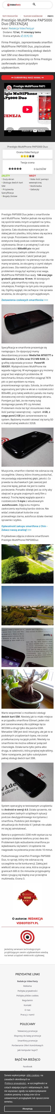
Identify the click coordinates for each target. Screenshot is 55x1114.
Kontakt (27, 1005)
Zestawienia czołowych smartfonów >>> (24, 300)
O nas (27, 1009)
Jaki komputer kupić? (27, 1050)
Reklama (27, 986)
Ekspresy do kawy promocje (27, 1035)
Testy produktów (10, 16)
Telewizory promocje (27, 1031)
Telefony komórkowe (33, 16)
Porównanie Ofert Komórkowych (27, 1045)
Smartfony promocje (28, 1040)
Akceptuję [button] (27, 1108)
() (25, 36)
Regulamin (27, 1000)
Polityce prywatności (15, 1083)
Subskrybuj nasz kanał (27, 77)
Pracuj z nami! (27, 1014)
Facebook (27, 1066)
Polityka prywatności (28, 990)
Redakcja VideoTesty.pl (21, 28)
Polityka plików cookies (27, 995)
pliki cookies (33, 1075)
